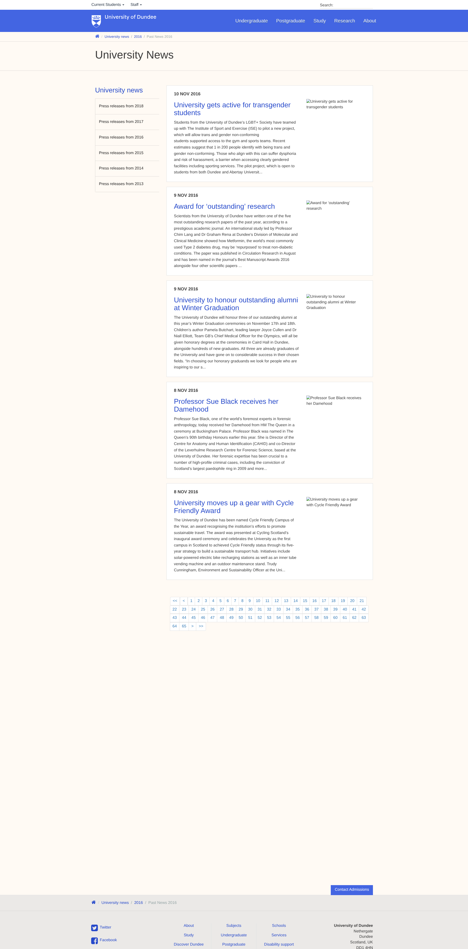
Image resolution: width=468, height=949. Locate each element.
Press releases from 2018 (121, 106)
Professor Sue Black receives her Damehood (226, 405)
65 (184, 626)
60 (335, 618)
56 (297, 618)
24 (193, 609)
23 (184, 609)
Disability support (279, 944)
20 (352, 601)
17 (324, 601)
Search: (326, 5)
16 (314, 601)
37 (316, 609)
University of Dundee (130, 17)
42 (363, 609)
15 (305, 601)
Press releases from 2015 (121, 153)
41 (354, 609)
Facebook (108, 940)
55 (288, 618)
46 (203, 618)
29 (241, 609)
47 (212, 618)
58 (316, 618)
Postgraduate (290, 21)
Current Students (106, 5)
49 (231, 618)
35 (297, 609)
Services (279, 935)
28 (231, 609)
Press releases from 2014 (121, 168)
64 (175, 626)
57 (307, 618)
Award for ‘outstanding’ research (224, 206)
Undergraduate (251, 21)
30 (250, 609)
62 (354, 618)
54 (278, 618)
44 (184, 618)
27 (222, 609)
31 (260, 609)
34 (288, 609)
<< (175, 601)
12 (276, 601)
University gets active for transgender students (232, 109)
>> (201, 626)
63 (363, 618)
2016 (138, 37)
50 (241, 618)
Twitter (105, 927)
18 (333, 601)
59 (326, 618)
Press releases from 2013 (121, 184)
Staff (134, 5)
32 (269, 609)
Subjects (233, 926)
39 (335, 609)
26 (212, 609)
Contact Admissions (352, 890)
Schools (279, 926)
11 (267, 601)
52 (260, 618)
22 (175, 609)
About (369, 21)
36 (307, 609)
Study (319, 21)
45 (193, 618)
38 (326, 609)
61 (345, 618)
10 (258, 601)
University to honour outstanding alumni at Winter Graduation (236, 304)
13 (286, 601)
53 (269, 618)
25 (203, 609)
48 (222, 618)
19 (343, 601)
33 (278, 609)
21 (362, 601)
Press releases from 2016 (121, 137)
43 (175, 618)
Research (344, 21)
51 (250, 618)
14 (295, 601)
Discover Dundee (189, 944)
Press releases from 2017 (121, 122)
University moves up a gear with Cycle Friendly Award (234, 507)
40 (345, 609)
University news (117, 37)
